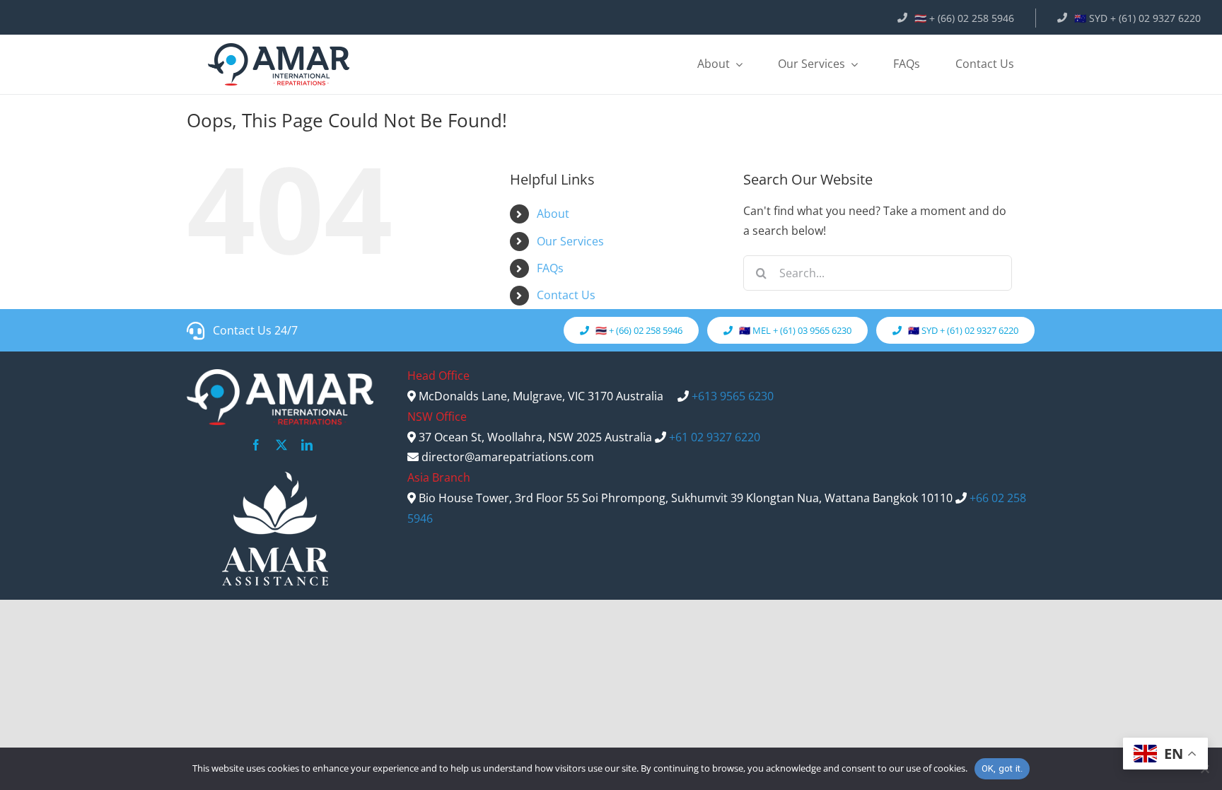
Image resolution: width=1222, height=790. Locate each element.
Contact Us (566, 295)
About (553, 213)
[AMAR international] (278, 64)
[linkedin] (307, 445)
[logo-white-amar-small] (275, 529)
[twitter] (281, 445)
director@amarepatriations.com (507, 457)
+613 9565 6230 (733, 396)
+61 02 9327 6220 (714, 437)
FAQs (550, 268)
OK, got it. (1002, 768)
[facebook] (256, 445)
